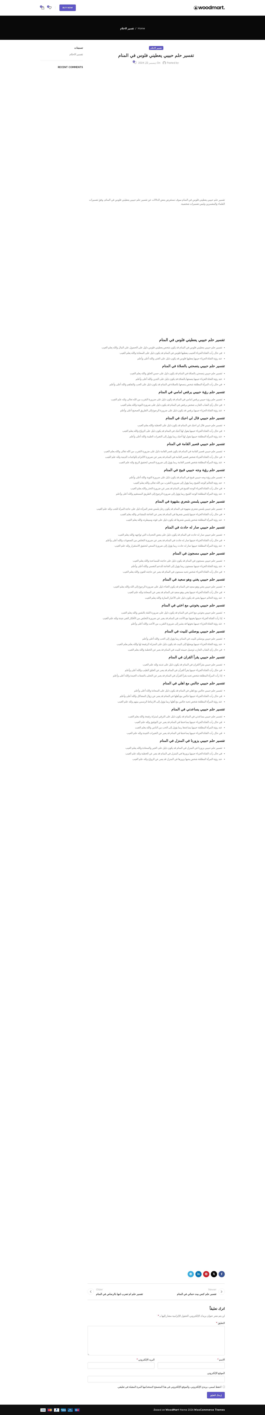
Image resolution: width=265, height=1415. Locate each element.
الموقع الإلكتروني (216, 1373)
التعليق (220, 1322)
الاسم (221, 1359)
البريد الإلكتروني (146, 1359)
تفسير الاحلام (127, 28)
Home (141, 28)
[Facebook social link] (222, 1274)
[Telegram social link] (191, 1274)
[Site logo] (209, 7)
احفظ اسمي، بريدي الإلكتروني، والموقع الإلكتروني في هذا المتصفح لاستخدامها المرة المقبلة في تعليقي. (169, 1386)
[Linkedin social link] (198, 1274)
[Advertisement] (201, 132)
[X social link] (214, 1274)
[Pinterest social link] (206, 1274)
